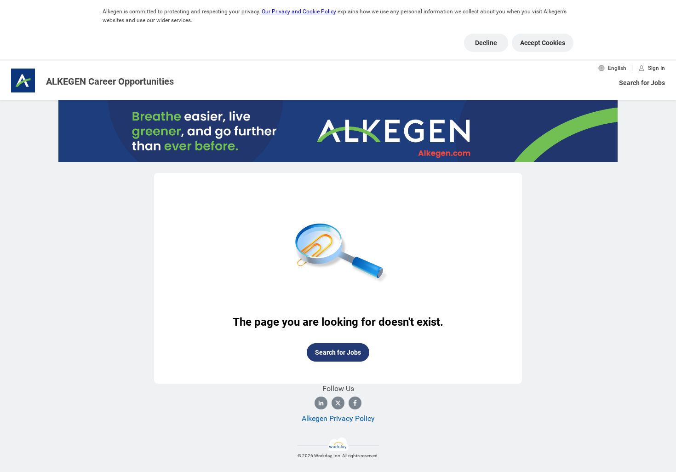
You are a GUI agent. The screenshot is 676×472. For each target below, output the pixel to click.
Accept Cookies (542, 42)
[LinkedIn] (321, 403)
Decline (486, 42)
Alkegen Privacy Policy (338, 418)
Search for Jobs (642, 82)
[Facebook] (355, 403)
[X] (338, 403)
